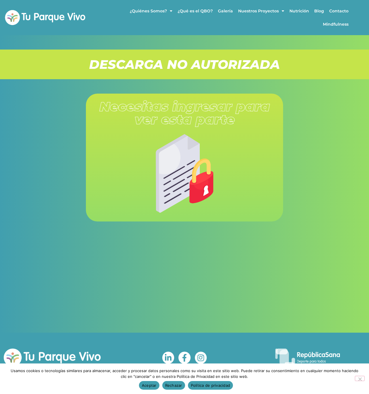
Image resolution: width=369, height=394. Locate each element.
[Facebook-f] (184, 358)
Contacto (339, 11)
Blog (319, 11)
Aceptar (149, 385)
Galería (225, 11)
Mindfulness (336, 24)
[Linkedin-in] (168, 358)
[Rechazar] (360, 378)
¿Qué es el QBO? (195, 11)
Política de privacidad (210, 385)
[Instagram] (201, 358)
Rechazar (173, 385)
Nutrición (299, 11)
